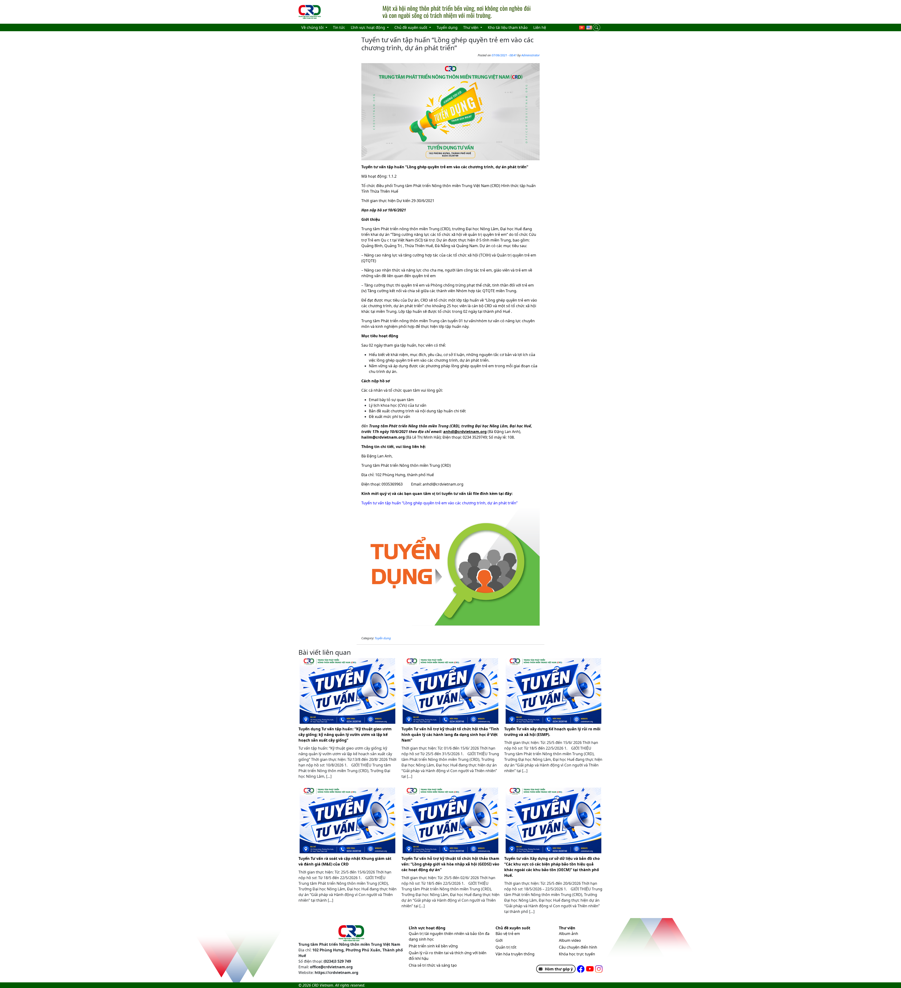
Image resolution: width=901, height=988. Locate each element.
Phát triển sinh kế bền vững (433, 946)
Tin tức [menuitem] (339, 27)
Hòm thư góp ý (559, 969)
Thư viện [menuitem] (471, 27)
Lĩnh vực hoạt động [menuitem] (368, 27)
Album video (570, 940)
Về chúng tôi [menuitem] (313, 27)
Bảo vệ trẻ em (508, 933)
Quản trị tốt (506, 947)
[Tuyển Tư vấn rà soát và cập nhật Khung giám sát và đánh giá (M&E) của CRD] (347, 820)
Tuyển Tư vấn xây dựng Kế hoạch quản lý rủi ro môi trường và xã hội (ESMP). (552, 731)
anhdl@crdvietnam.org (443, 484)
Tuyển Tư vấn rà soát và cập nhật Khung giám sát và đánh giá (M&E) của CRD (344, 861)
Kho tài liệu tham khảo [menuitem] (508, 27)
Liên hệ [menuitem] (539, 27)
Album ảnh (568, 933)
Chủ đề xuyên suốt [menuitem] (411, 27)
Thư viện (567, 928)
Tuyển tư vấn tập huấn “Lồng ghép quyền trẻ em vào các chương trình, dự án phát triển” (439, 502)
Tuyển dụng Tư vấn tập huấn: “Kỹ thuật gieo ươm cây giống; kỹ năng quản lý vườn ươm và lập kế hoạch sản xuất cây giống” (345, 734)
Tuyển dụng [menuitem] (447, 27)
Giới (499, 940)
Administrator (530, 55)
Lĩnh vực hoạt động (427, 928)
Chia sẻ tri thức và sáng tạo (433, 965)
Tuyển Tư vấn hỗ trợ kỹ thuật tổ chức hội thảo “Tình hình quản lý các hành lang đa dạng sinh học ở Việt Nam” (450, 734)
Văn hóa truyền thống (515, 954)
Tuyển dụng (383, 638)
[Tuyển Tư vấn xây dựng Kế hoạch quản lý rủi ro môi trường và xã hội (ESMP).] (553, 691)
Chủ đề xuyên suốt (513, 928)
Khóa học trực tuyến (577, 954)
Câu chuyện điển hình (578, 947)
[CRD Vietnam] (310, 12)
